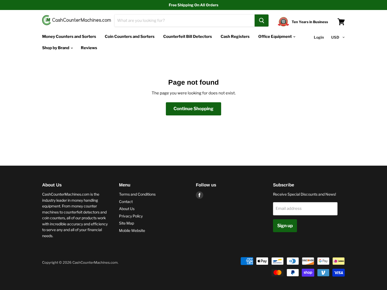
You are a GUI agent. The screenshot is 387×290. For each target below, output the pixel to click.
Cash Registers (235, 36)
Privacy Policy (131, 216)
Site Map (126, 223)
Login (319, 37)
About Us (127, 208)
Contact (126, 201)
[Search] (262, 20)
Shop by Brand (56, 47)
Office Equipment (275, 36)
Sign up (285, 225)
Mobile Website (132, 230)
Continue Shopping (193, 108)
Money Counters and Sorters (69, 36)
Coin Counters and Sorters (130, 36)
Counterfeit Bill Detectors (187, 36)
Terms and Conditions (137, 194)
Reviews (89, 47)
